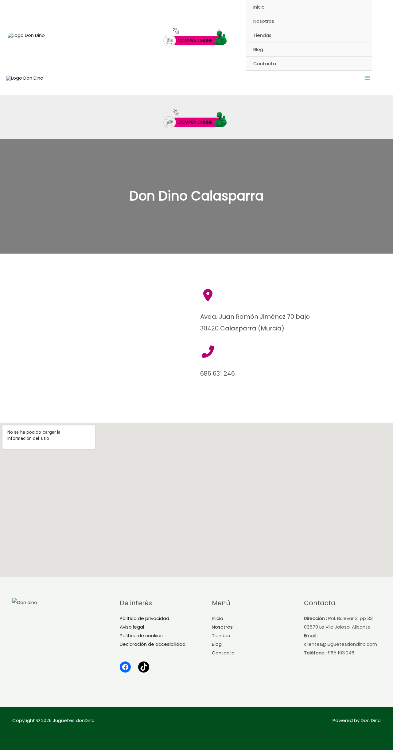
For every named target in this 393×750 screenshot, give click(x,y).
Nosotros (222, 627)
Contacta (223, 652)
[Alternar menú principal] (367, 78)
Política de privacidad (144, 618)
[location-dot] (208, 295)
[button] (381, 35)
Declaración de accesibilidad (152, 644)
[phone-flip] (208, 351)
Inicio (217, 618)
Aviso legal (132, 627)
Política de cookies (141, 635)
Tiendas (221, 635)
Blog (217, 644)
